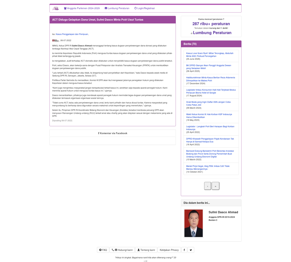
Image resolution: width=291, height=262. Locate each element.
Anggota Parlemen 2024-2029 (83, 8)
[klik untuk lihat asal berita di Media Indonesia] (55, 40)
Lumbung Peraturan (118, 8)
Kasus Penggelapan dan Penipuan (72, 34)
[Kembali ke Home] (55, 8)
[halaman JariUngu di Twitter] (191, 250)
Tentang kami (147, 250)
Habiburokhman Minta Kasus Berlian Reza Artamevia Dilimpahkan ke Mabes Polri (210, 79)
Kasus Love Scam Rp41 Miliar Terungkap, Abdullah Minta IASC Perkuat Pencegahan (209, 54)
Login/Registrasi (146, 8)
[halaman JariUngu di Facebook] (184, 250)
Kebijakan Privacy (169, 250)
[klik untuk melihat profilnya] (194, 223)
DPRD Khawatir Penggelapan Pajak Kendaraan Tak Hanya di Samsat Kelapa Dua (210, 140)
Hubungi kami (125, 250)
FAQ (104, 250)
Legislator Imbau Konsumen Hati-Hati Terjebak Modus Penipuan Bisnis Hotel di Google (211, 91)
